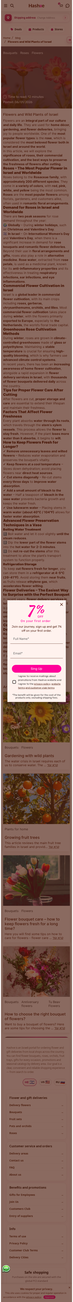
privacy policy (42, 684)
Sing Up (36, 669)
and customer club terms (40, 687)
